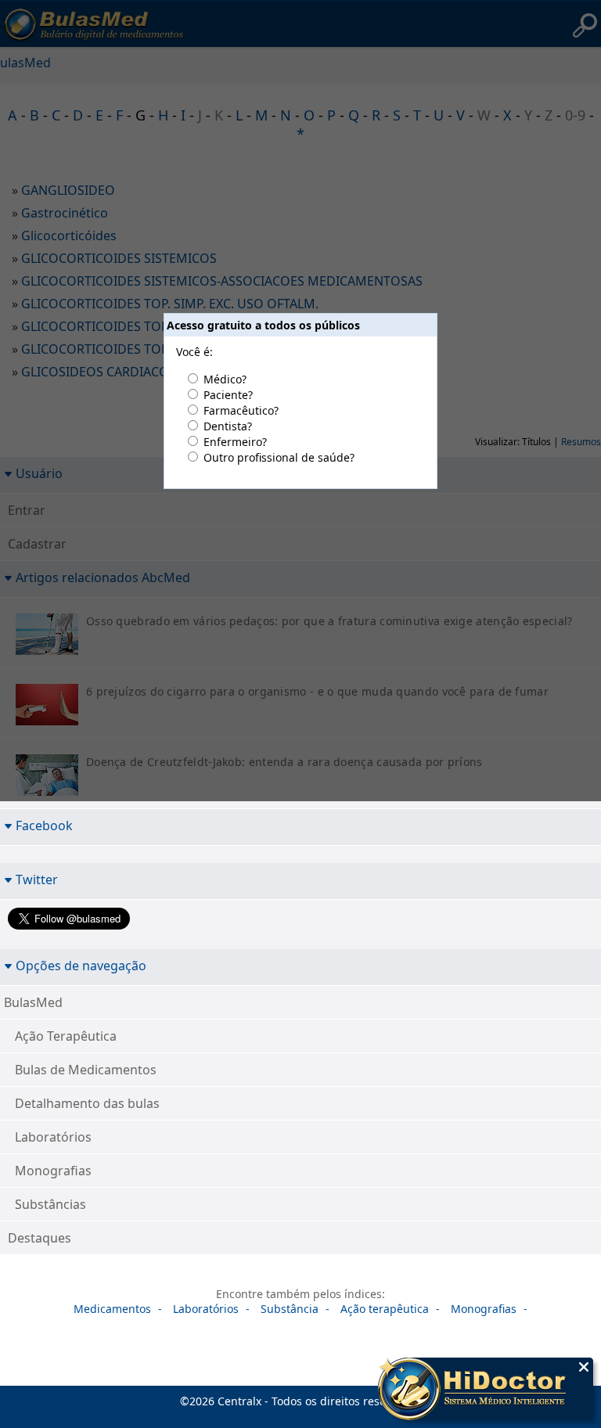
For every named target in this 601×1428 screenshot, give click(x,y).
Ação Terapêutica (66, 1036)
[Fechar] (583, 1367)
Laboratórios (53, 1137)
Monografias (53, 1170)
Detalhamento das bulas (87, 1103)
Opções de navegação (81, 965)
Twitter (37, 879)
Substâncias (50, 1204)
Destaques (39, 1237)
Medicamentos (112, 1308)
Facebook (44, 825)
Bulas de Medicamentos (86, 1069)
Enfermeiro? (235, 441)
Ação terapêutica (384, 1308)
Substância (289, 1308)
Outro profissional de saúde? (278, 457)
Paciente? (228, 394)
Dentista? (227, 426)
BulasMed (33, 1002)
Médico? (225, 379)
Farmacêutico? (241, 410)
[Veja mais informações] (485, 1390)
